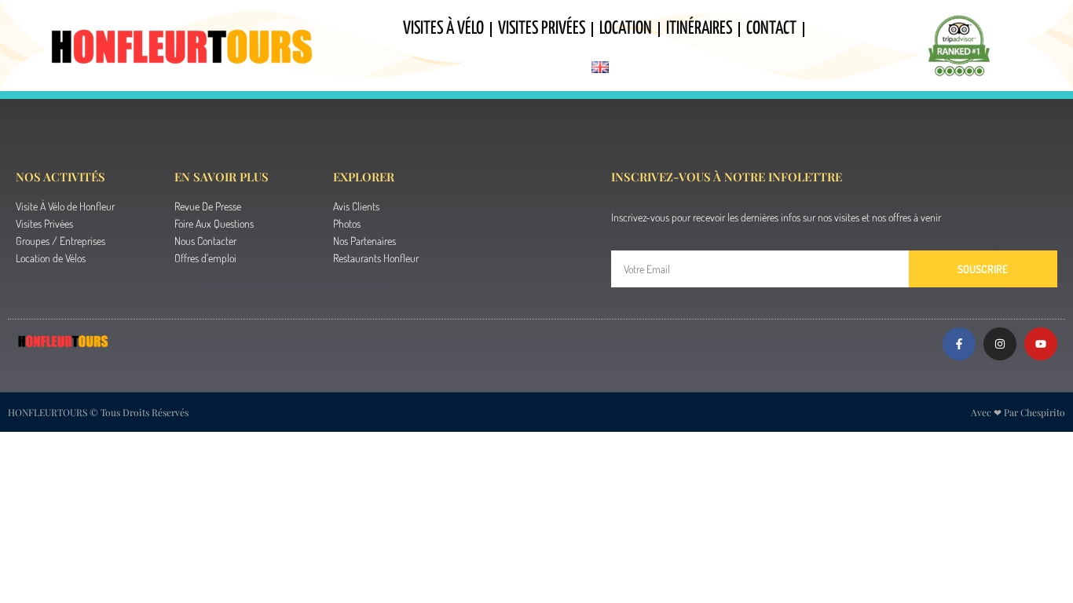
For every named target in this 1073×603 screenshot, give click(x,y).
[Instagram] (999, 343)
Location (625, 29)
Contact (771, 29)
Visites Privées (541, 29)
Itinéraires (699, 29)
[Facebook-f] (959, 343)
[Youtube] (1040, 343)
